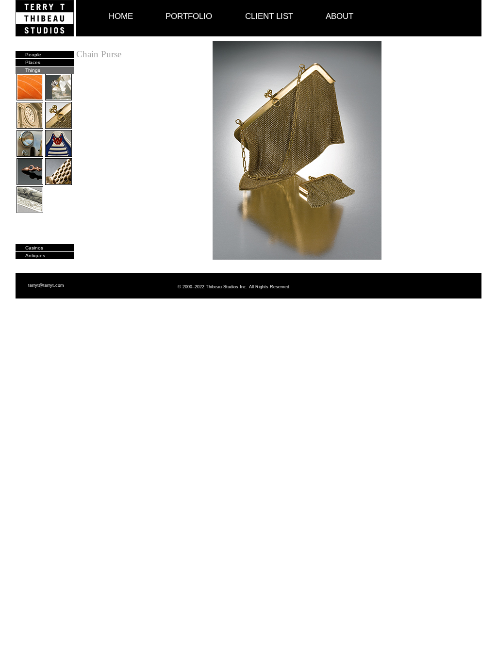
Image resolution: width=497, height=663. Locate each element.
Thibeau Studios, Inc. (46, 18)
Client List (269, 16)
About (339, 16)
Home (121, 16)
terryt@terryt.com (46, 285)
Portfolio (189, 16)
